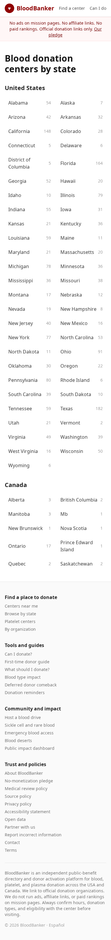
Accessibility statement (27, 811)
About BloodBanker (24, 773)
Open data (15, 819)
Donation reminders (25, 692)
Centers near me (21, 606)
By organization (20, 629)
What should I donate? (27, 669)
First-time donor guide (27, 661)
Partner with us (20, 827)
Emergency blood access (29, 733)
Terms (11, 850)
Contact (12, 842)
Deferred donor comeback (31, 685)
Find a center (72, 8)
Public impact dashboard (29, 748)
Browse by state (20, 613)
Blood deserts (18, 740)
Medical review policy (26, 788)
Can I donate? (18, 654)
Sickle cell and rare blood (30, 725)
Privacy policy (18, 804)
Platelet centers (20, 621)
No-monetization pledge (29, 781)
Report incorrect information (33, 834)
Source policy (18, 796)
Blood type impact (23, 677)
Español (57, 925)
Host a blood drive (23, 717)
